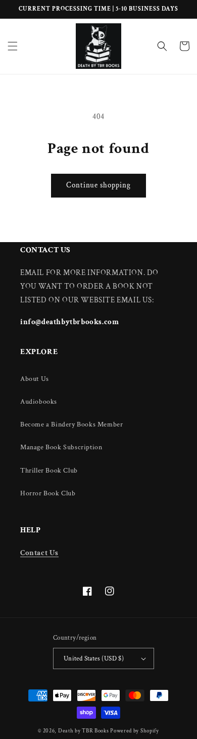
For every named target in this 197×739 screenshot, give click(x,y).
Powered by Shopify (134, 730)
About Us (34, 378)
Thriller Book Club (49, 470)
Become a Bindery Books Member (71, 424)
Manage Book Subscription (61, 447)
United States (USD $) (94, 658)
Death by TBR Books (83, 730)
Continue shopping (98, 185)
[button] (13, 46)
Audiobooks (38, 401)
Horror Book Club (48, 493)
